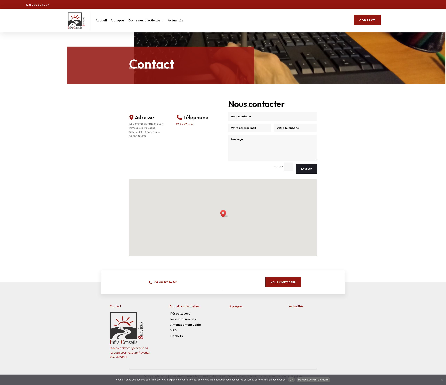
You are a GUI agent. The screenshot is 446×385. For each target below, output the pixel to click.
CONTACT (367, 20)
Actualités (175, 20)
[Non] (441, 380)
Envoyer (306, 168)
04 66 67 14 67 (184, 123)
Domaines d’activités (144, 20)
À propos (118, 20)
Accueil (101, 20)
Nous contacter (283, 282)
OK (291, 379)
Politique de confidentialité (313, 379)
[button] (224, 213)
